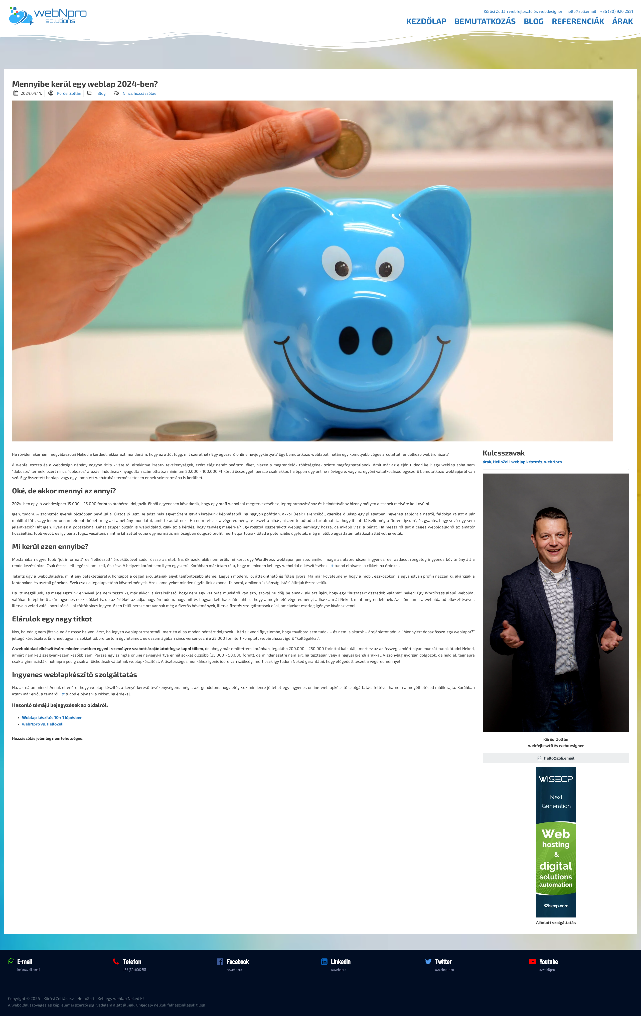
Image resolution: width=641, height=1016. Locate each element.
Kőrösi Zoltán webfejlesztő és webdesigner (523, 11)
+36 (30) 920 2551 (616, 11)
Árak (622, 21)
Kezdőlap (426, 21)
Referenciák (578, 21)
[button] (556, 758)
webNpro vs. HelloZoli (42, 723)
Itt (332, 565)
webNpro (553, 461)
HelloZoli (501, 461)
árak (487, 461)
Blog (534, 21)
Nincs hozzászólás (139, 93)
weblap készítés (526, 461)
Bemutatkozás (485, 21)
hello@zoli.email (581, 11)
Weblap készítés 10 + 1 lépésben (52, 717)
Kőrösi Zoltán (69, 93)
